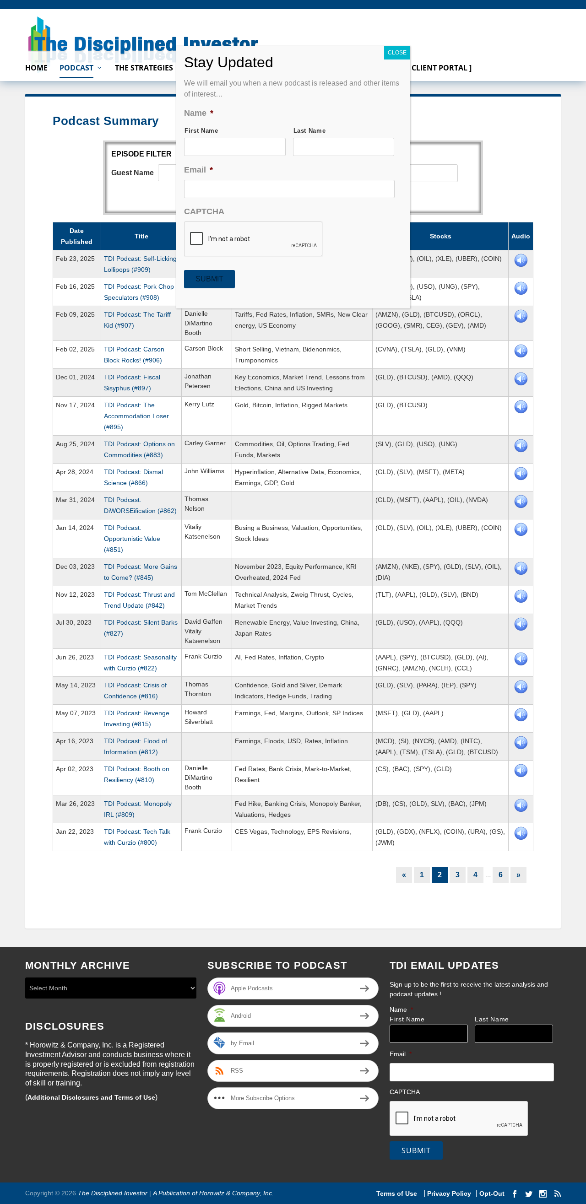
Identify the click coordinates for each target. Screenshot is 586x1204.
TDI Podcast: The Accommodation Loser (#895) (136, 416)
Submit (416, 1150)
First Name (407, 1019)
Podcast (76, 68)
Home (36, 68)
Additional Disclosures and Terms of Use (91, 1097)
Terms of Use (397, 1193)
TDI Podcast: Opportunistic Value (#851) (132, 538)
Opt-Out (491, 1193)
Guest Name (132, 173)
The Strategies (144, 68)
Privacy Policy (449, 1193)
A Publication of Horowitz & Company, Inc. (213, 1193)
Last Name (492, 1019)
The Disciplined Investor (111, 1193)
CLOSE (397, 52)
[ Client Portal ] (439, 68)
